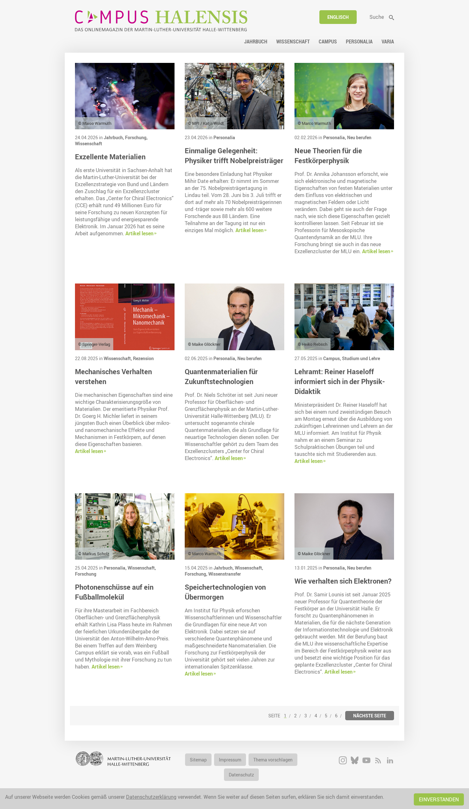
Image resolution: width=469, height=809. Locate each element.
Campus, (332, 358)
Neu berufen (359, 137)
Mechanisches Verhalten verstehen (113, 376)
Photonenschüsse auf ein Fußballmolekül (114, 592)
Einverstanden (439, 799)
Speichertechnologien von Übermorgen (225, 592)
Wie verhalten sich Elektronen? (342, 581)
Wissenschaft (88, 143)
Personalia (224, 137)
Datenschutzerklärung (151, 796)
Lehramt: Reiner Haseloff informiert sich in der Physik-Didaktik (339, 381)
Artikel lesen (139, 233)
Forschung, (136, 137)
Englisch (338, 17)
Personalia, (335, 137)
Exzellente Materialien (110, 157)
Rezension (143, 358)
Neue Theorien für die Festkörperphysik (328, 155)
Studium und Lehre (361, 358)
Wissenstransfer (224, 574)
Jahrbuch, (114, 137)
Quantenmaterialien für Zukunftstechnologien (221, 376)
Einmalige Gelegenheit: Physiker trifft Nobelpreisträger (234, 155)
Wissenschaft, (118, 358)
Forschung (85, 574)
